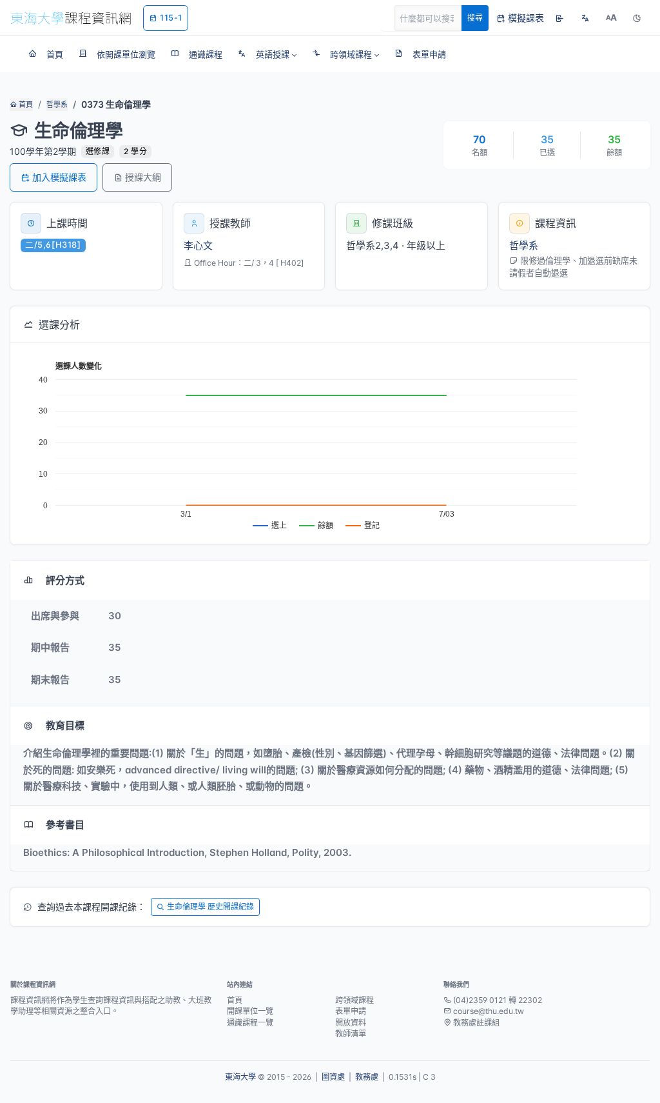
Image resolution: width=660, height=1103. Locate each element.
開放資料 (350, 1023)
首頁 (25, 104)
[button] (267, 54)
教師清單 (350, 1033)
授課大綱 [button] (143, 177)
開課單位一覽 (250, 1011)
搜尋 (475, 18)
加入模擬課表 (59, 177)
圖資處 (333, 1077)
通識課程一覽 (250, 1023)
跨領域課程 (354, 1000)
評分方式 (65, 580)
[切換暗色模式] (637, 18)
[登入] (559, 18)
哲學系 (57, 104)
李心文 (198, 245)
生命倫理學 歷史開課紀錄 (210, 906)
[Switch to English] (585, 18)
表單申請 (350, 1011)
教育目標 (65, 725)
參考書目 (65, 825)
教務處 (366, 1077)
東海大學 (240, 1077)
